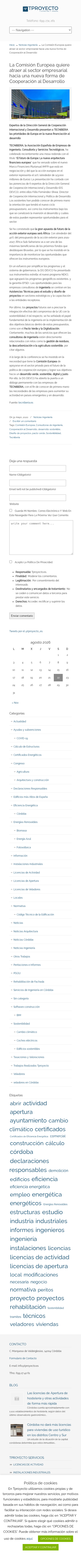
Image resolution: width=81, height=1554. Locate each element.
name (20, 474)
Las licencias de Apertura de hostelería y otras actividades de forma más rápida (48, 1398)
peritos (45, 1290)
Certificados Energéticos (28, 755)
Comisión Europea (25, 425)
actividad (35, 1103)
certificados (50, 1129)
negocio (39, 1281)
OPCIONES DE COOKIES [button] (55, 1538)
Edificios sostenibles (28, 1048)
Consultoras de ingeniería (49, 425)
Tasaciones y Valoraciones (29, 1057)
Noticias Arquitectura (26, 931)
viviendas (47, 1324)
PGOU (17, 973)
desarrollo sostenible (49, 429)
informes (22, 1229)
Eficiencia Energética (26, 805)
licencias (59, 1248)
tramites (15, 1316)
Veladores (19, 1074)
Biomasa (22, 830)
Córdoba (21, 813)
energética (47, 1194)
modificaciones (41, 1275)
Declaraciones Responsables (30, 788)
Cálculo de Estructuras (26, 746)
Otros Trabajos (22, 956)
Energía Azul (24, 838)
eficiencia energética (30, 1186)
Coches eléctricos (27, 1040)
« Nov (15, 702)
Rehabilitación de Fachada (29, 981)
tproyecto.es (40, 9)
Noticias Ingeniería (28, 45)
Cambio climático (27, 1032)
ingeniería (23, 1238)
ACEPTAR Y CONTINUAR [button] (40, 1547)
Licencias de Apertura (26, 880)
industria (22, 1221)
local (16, 1275)
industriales (51, 1221)
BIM (19, 1015)
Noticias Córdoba (23, 939)
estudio (52, 1212)
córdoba (21, 1151)
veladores (22, 1324)
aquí (29, 1538)
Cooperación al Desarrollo (23, 429)
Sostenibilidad (53, 433)
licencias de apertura (39, 1266)
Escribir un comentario (24, 421)
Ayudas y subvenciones (27, 729)
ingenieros (50, 1229)
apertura (21, 1112)
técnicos (34, 1315)
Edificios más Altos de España (31, 797)
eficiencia (45, 1179)
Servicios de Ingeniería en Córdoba (33, 990)
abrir (15, 1103)
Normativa (20, 906)
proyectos (50, 1298)
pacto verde (38, 433)
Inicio (12, 45)
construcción (27, 1143)
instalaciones (28, 1248)
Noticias (18, 922)
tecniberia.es (25, 402)
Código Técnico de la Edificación (35, 914)
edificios (20, 1179)
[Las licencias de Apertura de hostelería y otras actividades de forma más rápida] (17, 1398)
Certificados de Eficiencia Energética (29, 1136)
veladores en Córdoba (26, 1082)
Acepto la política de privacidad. (33, 562)
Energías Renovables (26, 822)
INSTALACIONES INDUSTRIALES (31, 1472)
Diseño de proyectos (20, 433)
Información (20, 855)
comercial (57, 1136)
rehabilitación (28, 1307)
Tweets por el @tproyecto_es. (26, 631)
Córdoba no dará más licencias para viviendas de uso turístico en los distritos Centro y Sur (49, 1430)
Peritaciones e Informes (27, 964)
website (14, 504)
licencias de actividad (39, 1257)
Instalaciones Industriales (28, 864)
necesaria (19, 1281)
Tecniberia (14, 437)
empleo (20, 1194)
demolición (58, 1170)
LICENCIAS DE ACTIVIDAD (28, 1464)
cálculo (54, 1143)
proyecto (22, 1298)
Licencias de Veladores (27, 889)
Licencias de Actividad (27, 872)
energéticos (26, 1203)
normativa (23, 1289)
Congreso (19, 763)
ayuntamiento (28, 1120)
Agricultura (23, 771)
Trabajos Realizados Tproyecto (31, 1065)
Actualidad (20, 721)
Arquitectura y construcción (33, 780)
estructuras (25, 1212)
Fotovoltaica (24, 847)
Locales (18, 897)
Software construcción (27, 1006)
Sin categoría (21, 998)
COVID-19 (22, 738)
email (32, 489)
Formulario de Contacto (23, 1358)
